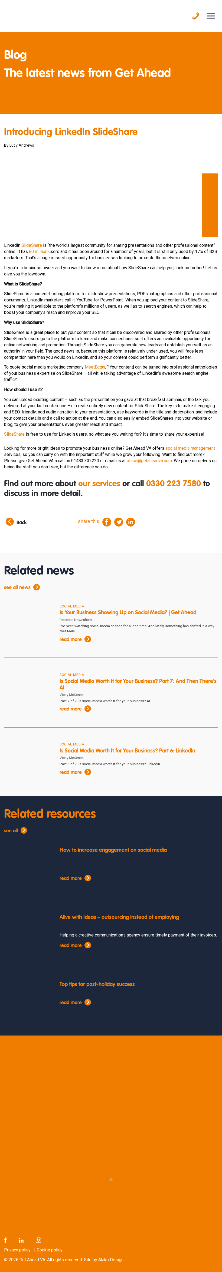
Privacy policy (17, 1250)
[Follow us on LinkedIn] (21, 1240)
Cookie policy (50, 1250)
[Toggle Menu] (211, 15)
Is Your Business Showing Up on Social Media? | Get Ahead (128, 613)
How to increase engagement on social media (113, 850)
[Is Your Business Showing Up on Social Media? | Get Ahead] (27, 623)
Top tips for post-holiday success (97, 984)
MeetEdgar (95, 367)
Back (22, 522)
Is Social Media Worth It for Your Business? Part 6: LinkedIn (127, 751)
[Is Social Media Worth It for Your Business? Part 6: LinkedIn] (27, 761)
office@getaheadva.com (149, 460)
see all (11, 831)
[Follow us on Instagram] (38, 1240)
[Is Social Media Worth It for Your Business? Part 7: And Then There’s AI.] (27, 692)
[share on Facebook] (106, 521)
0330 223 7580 (173, 484)
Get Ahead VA (32, 1259)
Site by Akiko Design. (104, 1259)
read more (71, 639)
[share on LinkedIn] (130, 521)
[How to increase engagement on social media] (27, 867)
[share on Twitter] (118, 521)
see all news (17, 587)
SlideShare (31, 245)
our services (99, 484)
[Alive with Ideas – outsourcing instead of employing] (27, 934)
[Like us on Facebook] (5, 1240)
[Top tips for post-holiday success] (27, 1001)
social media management (190, 448)
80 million (38, 251)
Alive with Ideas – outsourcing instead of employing (119, 917)
